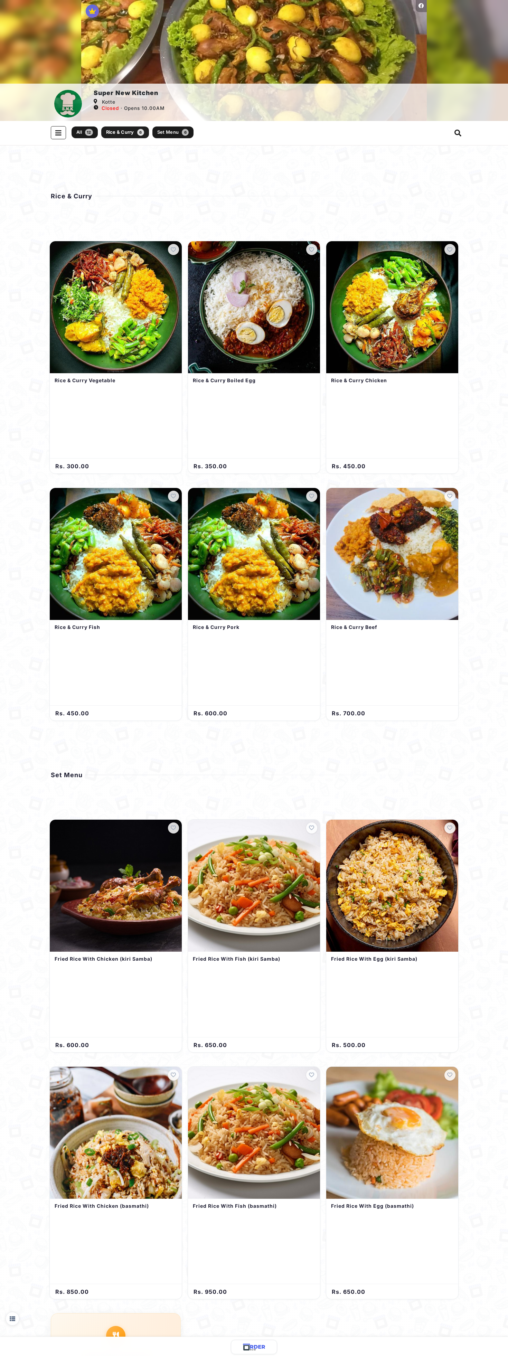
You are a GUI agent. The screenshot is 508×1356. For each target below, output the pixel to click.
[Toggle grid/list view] (12, 1319)
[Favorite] (173, 249)
